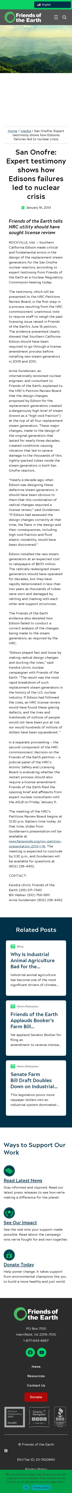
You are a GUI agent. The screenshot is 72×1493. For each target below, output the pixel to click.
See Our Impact (20, 1222)
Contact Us (36, 1385)
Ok (26, 1487)
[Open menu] (56, 17)
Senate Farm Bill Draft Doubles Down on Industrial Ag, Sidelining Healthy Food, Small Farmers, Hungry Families (34, 1080)
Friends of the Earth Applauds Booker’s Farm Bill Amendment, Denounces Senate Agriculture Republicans (34, 1020)
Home (12, 131)
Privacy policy (41, 1487)
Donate (36, 1397)
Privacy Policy (36, 1469)
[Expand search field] (64, 17)
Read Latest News (23, 1180)
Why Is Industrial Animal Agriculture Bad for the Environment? (33, 960)
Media (25, 131)
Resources (36, 1376)
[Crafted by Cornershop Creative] (6, 1451)
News (36, 1367)
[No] (67, 1481)
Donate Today (19, 1265)
